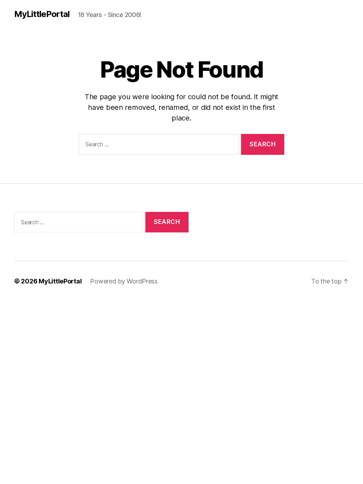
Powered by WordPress (124, 281)
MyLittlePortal (41, 14)
